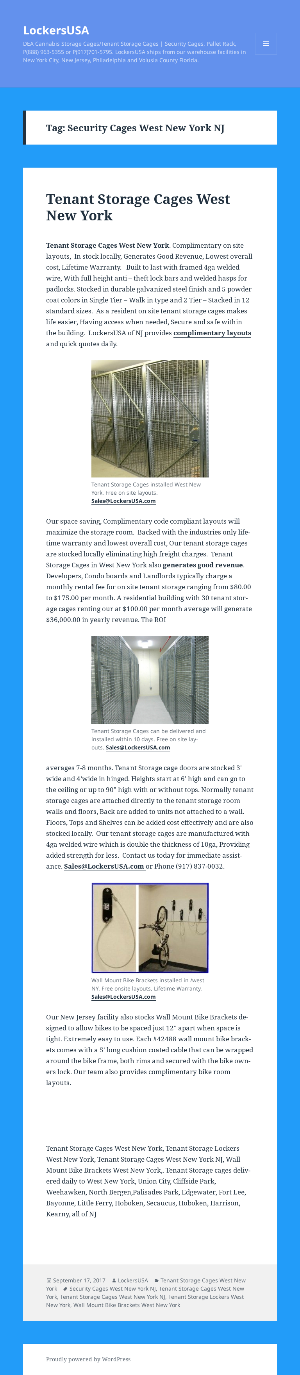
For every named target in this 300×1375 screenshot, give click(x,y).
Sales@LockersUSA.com (123, 500)
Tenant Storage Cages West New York (138, 207)
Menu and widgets (266, 54)
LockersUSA (56, 30)
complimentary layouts (212, 332)
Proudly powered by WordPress (88, 1359)
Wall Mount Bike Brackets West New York (126, 1305)
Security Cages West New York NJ (113, 1288)
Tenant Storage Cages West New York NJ (112, 1296)
